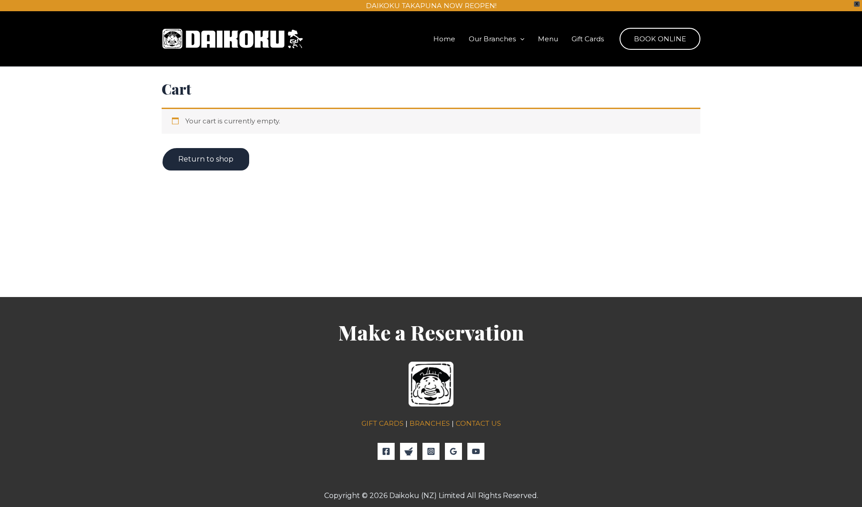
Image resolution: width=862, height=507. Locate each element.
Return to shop (205, 159)
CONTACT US (478, 423)
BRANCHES (429, 423)
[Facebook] (386, 451)
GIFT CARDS (382, 423)
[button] (520, 39)
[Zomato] (408, 451)
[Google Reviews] (453, 451)
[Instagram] (431, 451)
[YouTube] (475, 451)
